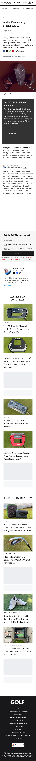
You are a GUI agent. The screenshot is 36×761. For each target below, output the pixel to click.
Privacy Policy (14, 259)
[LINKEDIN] (17, 273)
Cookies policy (18, 727)
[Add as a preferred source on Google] (18, 745)
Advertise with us (18, 733)
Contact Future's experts (18, 712)
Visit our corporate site (25, 753)
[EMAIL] (20, 273)
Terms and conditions (18, 718)
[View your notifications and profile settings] (15, 2)
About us (18, 709)
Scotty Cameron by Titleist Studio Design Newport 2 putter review (18, 125)
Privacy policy (18, 721)
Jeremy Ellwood (14, 166)
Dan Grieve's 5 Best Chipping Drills (23, 8)
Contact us (18, 715)
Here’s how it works (20, 56)
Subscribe (24, 2)
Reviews (5, 18)
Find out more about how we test (19, 157)
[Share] (4, 51)
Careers (18, 730)
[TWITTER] (14, 273)
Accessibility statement (18, 724)
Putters (12, 18)
